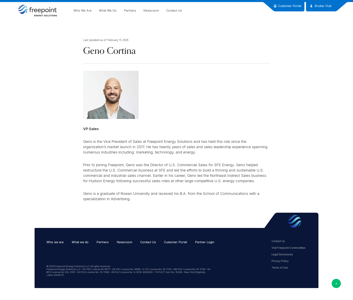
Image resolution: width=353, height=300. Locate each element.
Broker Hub (323, 6)
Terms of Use (280, 267)
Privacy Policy (280, 260)
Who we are (83, 10)
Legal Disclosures (282, 254)
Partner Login (204, 242)
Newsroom (151, 10)
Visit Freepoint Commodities (288, 247)
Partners (130, 10)
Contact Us (174, 10)
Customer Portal (289, 6)
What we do (108, 10)
